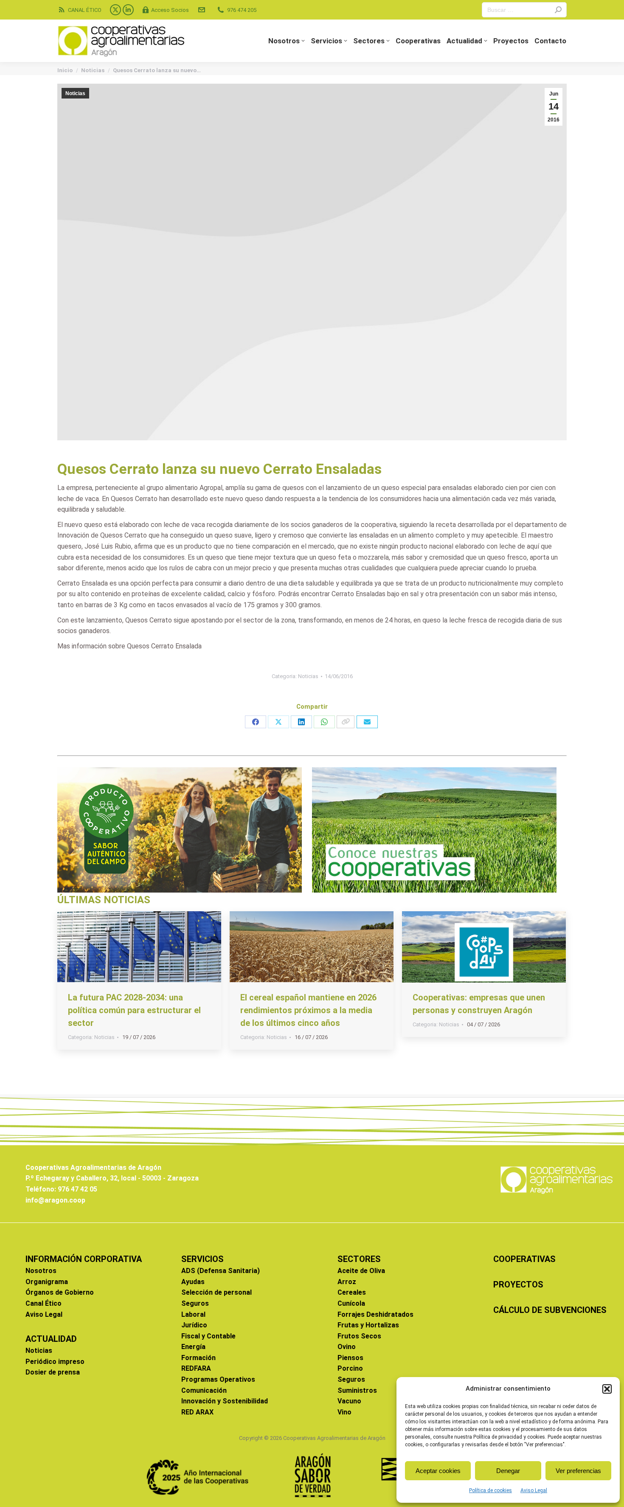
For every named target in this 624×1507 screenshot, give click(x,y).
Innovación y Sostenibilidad (224, 1401)
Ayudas (193, 1282)
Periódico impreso (54, 1362)
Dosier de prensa (52, 1372)
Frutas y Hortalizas (368, 1325)
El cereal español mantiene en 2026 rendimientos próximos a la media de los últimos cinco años (308, 1010)
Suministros (357, 1390)
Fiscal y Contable (208, 1336)
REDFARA (196, 1368)
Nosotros (40, 1271)
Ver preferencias (578, 1470)
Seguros (195, 1303)
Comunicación (204, 1390)
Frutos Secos (359, 1336)
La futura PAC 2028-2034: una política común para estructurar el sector (134, 1010)
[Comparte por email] (367, 721)
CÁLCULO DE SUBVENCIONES (550, 1310)
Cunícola (351, 1303)
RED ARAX (197, 1412)
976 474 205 (241, 10)
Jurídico (194, 1325)
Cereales (351, 1292)
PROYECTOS (518, 1284)
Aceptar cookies (438, 1470)
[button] (607, 1389)
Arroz (346, 1282)
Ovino (346, 1347)
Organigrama (46, 1282)
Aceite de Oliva (361, 1271)
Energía (193, 1347)
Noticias (75, 93)
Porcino (350, 1368)
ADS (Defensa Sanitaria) (220, 1271)
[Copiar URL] (345, 721)
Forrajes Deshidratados (375, 1314)
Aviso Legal (533, 1490)
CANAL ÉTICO (84, 10)
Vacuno (349, 1401)
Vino (344, 1412)
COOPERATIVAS (524, 1259)
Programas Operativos (218, 1379)
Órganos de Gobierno (59, 1292)
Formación (198, 1358)
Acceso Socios (170, 10)
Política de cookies (490, 1490)
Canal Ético (43, 1303)
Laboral (193, 1314)
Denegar (508, 1470)
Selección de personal (216, 1292)
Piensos (350, 1358)
